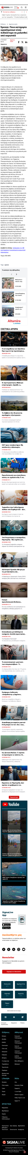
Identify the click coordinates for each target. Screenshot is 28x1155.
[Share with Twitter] (22, 42)
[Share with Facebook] (18, 42)
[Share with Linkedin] (26, 42)
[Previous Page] (11, 274)
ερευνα (7, 265)
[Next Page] (16, 274)
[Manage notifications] (24, 1152)
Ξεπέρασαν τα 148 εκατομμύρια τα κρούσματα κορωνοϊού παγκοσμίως (13, 250)
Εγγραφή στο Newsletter (14, 971)
